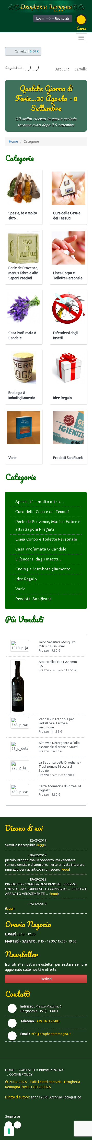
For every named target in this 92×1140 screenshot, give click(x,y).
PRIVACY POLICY (51, 1069)
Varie (12, 458)
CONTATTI (27, 1069)
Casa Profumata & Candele (22, 335)
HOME (10, 1069)
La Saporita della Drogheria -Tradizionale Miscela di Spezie (60, 766)
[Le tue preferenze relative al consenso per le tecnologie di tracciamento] (9, 1131)
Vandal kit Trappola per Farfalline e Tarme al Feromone (56, 723)
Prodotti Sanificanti (68, 458)
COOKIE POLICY (20, 1074)
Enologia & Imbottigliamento (21, 395)
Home (13, 141)
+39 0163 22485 (48, 1021)
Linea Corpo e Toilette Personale (68, 275)
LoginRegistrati (52, 18)
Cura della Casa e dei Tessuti (66, 215)
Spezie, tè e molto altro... (22, 215)
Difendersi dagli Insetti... (65, 335)
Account (61, 69)
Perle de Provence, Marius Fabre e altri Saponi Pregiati (23, 273)
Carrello (80, 69)
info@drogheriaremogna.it (51, 1034)
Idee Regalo (62, 398)
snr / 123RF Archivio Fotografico (56, 1097)
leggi (41, 845)
